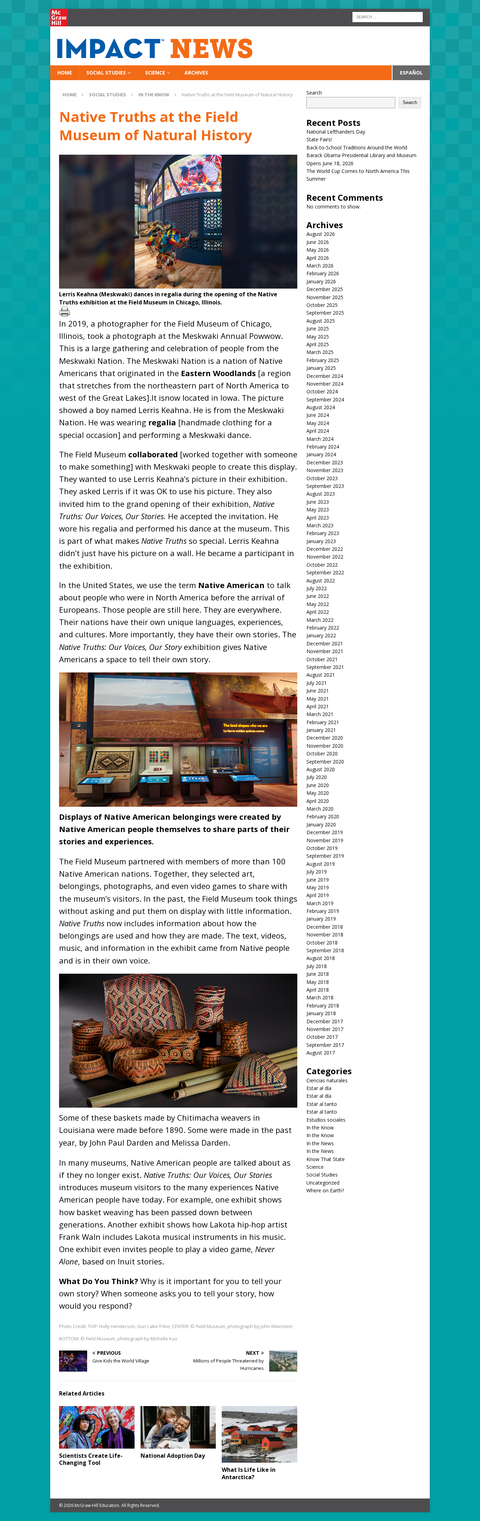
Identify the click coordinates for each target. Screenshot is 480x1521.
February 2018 (322, 1005)
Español (411, 72)
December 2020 (324, 737)
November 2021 (324, 651)
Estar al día (318, 1088)
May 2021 (317, 698)
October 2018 (322, 942)
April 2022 (317, 611)
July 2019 (316, 871)
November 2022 (324, 556)
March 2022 (319, 620)
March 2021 (319, 714)
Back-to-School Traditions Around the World (356, 147)
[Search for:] (387, 16)
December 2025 (324, 289)
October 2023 (322, 478)
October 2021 (322, 659)
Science (155, 72)
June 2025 (317, 328)
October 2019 (322, 848)
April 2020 (317, 801)
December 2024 (324, 376)
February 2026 (322, 273)
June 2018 (317, 974)
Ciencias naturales (327, 1080)
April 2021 (317, 706)
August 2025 (320, 320)
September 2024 (325, 399)
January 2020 (321, 824)
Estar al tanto (321, 1104)
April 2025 (317, 344)
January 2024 (321, 454)
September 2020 (325, 761)
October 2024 (322, 391)
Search (314, 92)
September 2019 (325, 855)
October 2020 (322, 753)
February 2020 (322, 816)
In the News (320, 1143)
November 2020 (324, 745)
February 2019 (322, 911)
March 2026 (319, 265)
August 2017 (320, 1052)
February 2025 (322, 360)
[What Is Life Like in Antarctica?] (259, 1434)
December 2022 (324, 549)
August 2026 (320, 234)
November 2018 (324, 934)
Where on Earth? (325, 1190)
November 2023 (324, 470)
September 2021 (325, 667)
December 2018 (324, 926)
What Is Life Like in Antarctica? (248, 1473)
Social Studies (106, 72)
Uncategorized (322, 1182)
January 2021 (321, 730)
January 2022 (321, 635)
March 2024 (319, 439)
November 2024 (324, 383)
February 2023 (322, 533)
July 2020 (316, 777)
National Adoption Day (173, 1455)
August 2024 (320, 407)
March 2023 (319, 525)
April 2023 (317, 517)
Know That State (325, 1159)
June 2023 (317, 501)
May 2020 (317, 792)
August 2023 (320, 493)
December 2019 (324, 832)
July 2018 (316, 966)
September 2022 (325, 572)
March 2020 (319, 808)
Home (64, 72)
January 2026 (321, 281)
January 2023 (321, 541)
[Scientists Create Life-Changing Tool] (97, 1427)
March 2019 (319, 903)
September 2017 (325, 1045)
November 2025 (324, 297)
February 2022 (322, 627)
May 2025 (317, 336)
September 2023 (325, 486)
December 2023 (324, 462)
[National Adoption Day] (178, 1427)
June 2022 (317, 596)
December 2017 (324, 1021)
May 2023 (317, 509)
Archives (196, 72)
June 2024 (317, 415)
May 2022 (317, 604)
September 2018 (325, 950)
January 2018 (321, 1013)
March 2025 (319, 352)
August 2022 (320, 580)
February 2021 (322, 722)
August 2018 (320, 958)
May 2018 (317, 982)
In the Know (320, 1127)
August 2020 (320, 769)
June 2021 (317, 690)
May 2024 (317, 423)
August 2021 (320, 674)
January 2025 (321, 368)
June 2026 (317, 242)
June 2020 (317, 785)
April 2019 (317, 895)
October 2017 (322, 1036)
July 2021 (316, 682)
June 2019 (317, 879)
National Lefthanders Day (336, 131)
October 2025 (322, 305)
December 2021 (324, 643)
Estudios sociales (325, 1119)
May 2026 (317, 249)
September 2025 (325, 312)
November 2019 (324, 840)
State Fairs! (319, 139)
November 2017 (324, 1029)
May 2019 (317, 887)
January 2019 (321, 918)
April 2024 (317, 430)
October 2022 (322, 564)
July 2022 (316, 588)
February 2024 (322, 446)
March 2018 (319, 997)
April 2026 (317, 257)
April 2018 (317, 989)
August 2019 (320, 864)
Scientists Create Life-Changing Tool (91, 1459)
